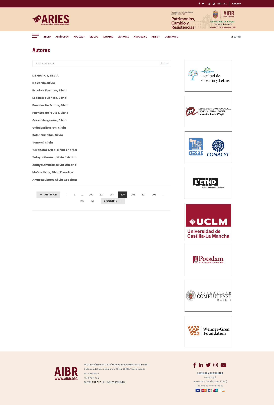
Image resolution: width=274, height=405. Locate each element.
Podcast (79, 36)
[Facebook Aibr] (194, 365)
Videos (94, 36)
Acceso (236, 3)
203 (101, 194)
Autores (123, 36)
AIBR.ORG (222, 3)
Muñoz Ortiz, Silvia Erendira (52, 172)
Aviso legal (210, 377)
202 (91, 194)
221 (92, 201)
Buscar (164, 63)
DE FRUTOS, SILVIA (45, 75)
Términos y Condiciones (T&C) (210, 381)
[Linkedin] (201, 365)
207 (144, 194)
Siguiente (110, 201)
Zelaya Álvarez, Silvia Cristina (54, 157)
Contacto (171, 36)
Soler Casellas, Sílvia (47, 135)
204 (112, 194)
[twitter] (208, 365)
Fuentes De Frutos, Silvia (50, 105)
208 (154, 194)
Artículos (62, 36)
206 (133, 194)
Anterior (50, 194)
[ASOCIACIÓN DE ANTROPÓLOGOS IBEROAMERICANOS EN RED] (66, 373)
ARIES (155, 36)
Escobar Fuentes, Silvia (49, 90)
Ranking (108, 36)
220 (82, 201)
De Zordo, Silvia (43, 83)
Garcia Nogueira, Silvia (49, 120)
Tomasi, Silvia (42, 142)
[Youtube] (223, 365)
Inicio (47, 36)
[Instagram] (215, 365)
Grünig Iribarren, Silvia (49, 128)
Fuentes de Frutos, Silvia (50, 113)
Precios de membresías (210, 385)
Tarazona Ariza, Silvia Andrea (54, 150)
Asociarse (140, 36)
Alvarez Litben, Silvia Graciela (54, 180)
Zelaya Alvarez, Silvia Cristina (54, 165)
